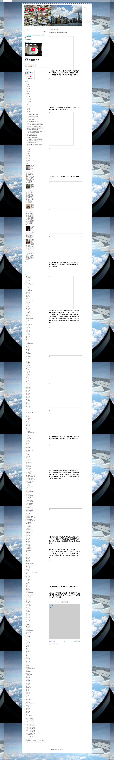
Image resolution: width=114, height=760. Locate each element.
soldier (27, 37)
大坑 (26, 295)
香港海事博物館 (29, 511)
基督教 (27, 574)
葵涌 (26, 664)
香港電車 (27, 525)
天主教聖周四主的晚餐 (31, 119)
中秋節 (27, 315)
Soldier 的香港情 (29, 724)
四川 (26, 361)
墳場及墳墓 (28, 680)
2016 (27, 91)
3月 (28, 113)
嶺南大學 (27, 699)
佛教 (26, 399)
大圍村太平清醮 (29, 301)
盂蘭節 (27, 437)
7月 (28, 106)
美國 (26, 465)
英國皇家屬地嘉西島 (29, 478)
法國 (26, 428)
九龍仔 (27, 279)
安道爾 (27, 371)
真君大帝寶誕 (28, 548)
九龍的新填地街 (32, 240)
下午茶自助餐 (28, 290)
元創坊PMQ (28, 324)
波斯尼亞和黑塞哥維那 (30, 432)
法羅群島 (27, 431)
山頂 (26, 309)
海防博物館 (28, 547)
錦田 (26, 695)
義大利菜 (27, 651)
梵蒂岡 (27, 583)
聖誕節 (27, 658)
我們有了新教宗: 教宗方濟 (32, 134)
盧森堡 (27, 693)
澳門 (26, 689)
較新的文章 (52, 641)
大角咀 (27, 296)
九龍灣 (27, 283)
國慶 (26, 573)
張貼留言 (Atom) (55, 643)
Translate (34, 66)
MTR (27, 717)
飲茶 (26, 618)
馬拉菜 (27, 560)
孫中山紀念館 (28, 533)
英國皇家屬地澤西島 (29, 479)
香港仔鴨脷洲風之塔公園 (31, 142)
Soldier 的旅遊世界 (29, 727)
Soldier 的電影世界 (29, 731)
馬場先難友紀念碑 (29, 563)
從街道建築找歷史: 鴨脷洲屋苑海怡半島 (34, 126)
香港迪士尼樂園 (29, 510)
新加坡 (27, 639)
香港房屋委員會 (29, 503)
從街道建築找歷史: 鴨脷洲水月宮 (33, 137)
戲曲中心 (27, 700)
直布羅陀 (27, 438)
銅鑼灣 (27, 677)
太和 (26, 337)
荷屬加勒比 (28, 595)
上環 (26, 287)
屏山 (26, 451)
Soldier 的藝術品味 (29, 733)
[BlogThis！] (63, 602)
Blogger (61, 749)
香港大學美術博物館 (29, 491)
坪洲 (26, 415)
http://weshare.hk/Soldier (40, 741)
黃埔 (26, 623)
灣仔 (26, 712)
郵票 (26, 614)
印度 (26, 368)
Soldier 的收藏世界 (29, 721)
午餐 (26, 328)
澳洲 (26, 690)
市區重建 (27, 362)
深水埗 (27, 586)
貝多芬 (27, 407)
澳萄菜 (27, 692)
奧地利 (27, 629)
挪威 (26, 539)
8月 (28, 104)
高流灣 (27, 569)
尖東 (26, 374)
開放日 (27, 616)
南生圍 (27, 446)
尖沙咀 (27, 372)
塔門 (26, 627)
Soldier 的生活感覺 (29, 720)
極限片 (27, 643)
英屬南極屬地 (28, 482)
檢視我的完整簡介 (28, 39)
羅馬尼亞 (27, 709)
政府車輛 (27, 454)
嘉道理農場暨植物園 (29, 668)
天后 (26, 333)
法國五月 (27, 429)
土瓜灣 (27, 292)
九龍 (26, 277)
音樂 (26, 484)
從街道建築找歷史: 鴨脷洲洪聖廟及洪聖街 (35, 139)
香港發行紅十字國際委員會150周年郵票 (34, 144)
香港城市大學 (28, 506)
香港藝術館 (28, 529)
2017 (27, 89)
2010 (27, 155)
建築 (26, 453)
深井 (26, 585)
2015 (27, 93)
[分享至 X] (64, 602)
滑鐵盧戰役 (28, 645)
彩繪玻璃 (27, 577)
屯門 (26, 339)
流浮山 (27, 457)
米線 (26, 377)
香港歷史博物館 (29, 528)
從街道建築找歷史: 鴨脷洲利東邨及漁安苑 (35, 123)
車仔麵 (27, 410)
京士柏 (27, 413)
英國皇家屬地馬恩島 (29, 475)
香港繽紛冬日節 (29, 531)
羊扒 (26, 378)
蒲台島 (27, 676)
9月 (28, 103)
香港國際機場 (28, 519)
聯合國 (27, 702)
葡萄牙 (27, 661)
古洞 (26, 355)
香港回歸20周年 (29, 500)
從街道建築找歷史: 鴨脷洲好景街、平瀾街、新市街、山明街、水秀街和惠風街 (36, 132)
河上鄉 (27, 424)
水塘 (26, 344)
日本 (26, 342)
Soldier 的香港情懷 (29, 725)
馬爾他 (27, 564)
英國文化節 (28, 472)
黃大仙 (27, 620)
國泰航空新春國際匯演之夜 (31, 572)
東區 (26, 422)
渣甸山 (27, 604)
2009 (27, 156)
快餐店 (27, 402)
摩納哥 (27, 683)
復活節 (27, 599)
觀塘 (26, 714)
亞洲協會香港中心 (29, 412)
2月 (28, 148)
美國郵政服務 (28, 466)
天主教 (27, 331)
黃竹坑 (27, 621)
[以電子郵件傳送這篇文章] (62, 602)
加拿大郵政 (28, 349)
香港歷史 (27, 526)
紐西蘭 (27, 553)
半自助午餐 (28, 353)
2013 (27, 96)
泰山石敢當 (28, 545)
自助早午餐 (28, 384)
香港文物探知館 (29, 497)
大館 (26, 306)
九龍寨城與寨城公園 (32, 205)
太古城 (27, 336)
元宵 (26, 321)
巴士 (26, 340)
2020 (27, 84)
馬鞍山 (27, 566)
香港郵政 (27, 522)
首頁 (64, 641)
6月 (28, 108)
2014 (27, 94)
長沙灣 (27, 441)
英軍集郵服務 (28, 470)
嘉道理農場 (28, 667)
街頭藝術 (27, 611)
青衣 (26, 444)
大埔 (26, 298)
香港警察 (27, 532)
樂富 (26, 684)
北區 (26, 352)
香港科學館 (28, 507)
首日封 (27, 485)
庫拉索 (27, 538)
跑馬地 (27, 613)
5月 (28, 109)
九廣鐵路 (27, 276)
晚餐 (26, 582)
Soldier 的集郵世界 (29, 728)
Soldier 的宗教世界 (29, 722)
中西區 (27, 314)
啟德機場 (27, 580)
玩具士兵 (27, 435)
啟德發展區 (28, 579)
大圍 (26, 299)
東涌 (26, 421)
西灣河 (27, 396)
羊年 (26, 380)
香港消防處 (28, 513)
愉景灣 (27, 601)
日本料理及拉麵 (29, 343)
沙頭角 (27, 406)
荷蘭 (26, 598)
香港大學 (27, 490)
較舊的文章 (77, 641)
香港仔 (27, 498)
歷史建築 (27, 687)
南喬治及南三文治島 (29, 450)
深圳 (26, 588)
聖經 (26, 655)
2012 (27, 151)
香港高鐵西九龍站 (29, 516)
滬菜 (26, 670)
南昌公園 (27, 447)
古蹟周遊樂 (28, 356)
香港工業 (27, 492)
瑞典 (26, 648)
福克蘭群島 (28, 671)
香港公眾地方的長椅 (32, 185)
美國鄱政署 (28, 468)
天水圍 (27, 330)
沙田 (26, 403)
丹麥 (26, 320)
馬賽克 (27, 567)
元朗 (26, 322)
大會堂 (27, 303)
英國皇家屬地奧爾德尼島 (30, 476)
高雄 (26, 570)
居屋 (26, 416)
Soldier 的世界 (37, 9)
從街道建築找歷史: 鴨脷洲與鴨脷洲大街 (34, 140)
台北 (26, 358)
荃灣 (26, 555)
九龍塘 (27, 281)
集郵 (26, 617)
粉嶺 (26, 551)
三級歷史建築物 (29, 284)
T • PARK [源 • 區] (29, 736)
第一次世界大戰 (29, 592)
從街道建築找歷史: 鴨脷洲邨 (32, 129)
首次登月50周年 (29, 487)
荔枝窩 (27, 557)
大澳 (26, 305)
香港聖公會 (28, 523)
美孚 (26, 463)
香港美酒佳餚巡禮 (29, 509)
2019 (27, 86)
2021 (27, 83)
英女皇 (27, 469)
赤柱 (26, 409)
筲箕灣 (27, 649)
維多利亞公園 (28, 674)
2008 (27, 158)
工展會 (27, 311)
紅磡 (26, 460)
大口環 (27, 293)
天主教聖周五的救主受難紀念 (32, 114)
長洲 (26, 443)
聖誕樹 (27, 659)
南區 (26, 448)
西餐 (26, 391)
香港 (26, 488)
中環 (26, 317)
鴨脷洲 (27, 698)
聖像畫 (27, 657)
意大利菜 (27, 635)
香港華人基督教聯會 (29, 520)
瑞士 (26, 646)
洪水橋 (27, 456)
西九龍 (27, 387)
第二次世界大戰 (29, 594)
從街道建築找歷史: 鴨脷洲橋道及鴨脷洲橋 (35, 128)
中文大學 (27, 312)
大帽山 (27, 302)
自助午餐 (27, 383)
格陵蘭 (27, 544)
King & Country (29, 715)
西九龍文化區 (28, 388)
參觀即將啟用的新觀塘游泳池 (32, 121)
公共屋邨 (27, 325)
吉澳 (26, 369)
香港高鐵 (27, 514)
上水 (26, 286)
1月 (28, 149)
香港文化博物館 (29, 495)
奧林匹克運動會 (29, 630)
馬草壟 (27, 561)
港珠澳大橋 (28, 605)
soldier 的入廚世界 (29, 718)
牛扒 (26, 346)
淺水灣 (27, 589)
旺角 (26, 419)
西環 (26, 394)
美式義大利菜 (28, 462)
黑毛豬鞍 (27, 624)
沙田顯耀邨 (32, 166)
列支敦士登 (28, 366)
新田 (26, 640)
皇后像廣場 (28, 459)
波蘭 (26, 434)
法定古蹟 (27, 427)
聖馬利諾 (27, 654)
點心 (26, 706)
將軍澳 (27, 576)
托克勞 (27, 375)
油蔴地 (27, 425)
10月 (28, 101)
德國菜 (27, 681)
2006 (27, 161)
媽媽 (26, 633)
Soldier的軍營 (28, 734)
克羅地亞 (27, 400)
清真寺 (27, 591)
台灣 (26, 359)
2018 (27, 88)
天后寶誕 (27, 334)
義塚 (26, 652)
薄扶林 (27, 705)
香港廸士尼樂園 (29, 501)
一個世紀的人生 (32, 227)
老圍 (26, 381)
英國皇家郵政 (28, 473)
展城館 (27, 535)
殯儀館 (27, 708)
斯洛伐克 (27, 602)
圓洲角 (27, 626)
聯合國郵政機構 (29, 703)
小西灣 (27, 308)
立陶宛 (27, 365)
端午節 (27, 673)
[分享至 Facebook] (65, 602)
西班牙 (27, 390)
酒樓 (26, 558)
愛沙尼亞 (27, 636)
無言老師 (27, 608)
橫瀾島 (27, 686)
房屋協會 (27, 418)
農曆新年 (27, 665)
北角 (26, 350)
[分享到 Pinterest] (67, 602)
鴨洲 (26, 696)
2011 (27, 153)
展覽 (26, 536)
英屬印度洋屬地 (29, 481)
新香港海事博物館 (30, 145)
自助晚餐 (27, 385)
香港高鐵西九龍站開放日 (30, 517)
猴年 (26, 610)
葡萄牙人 (27, 662)
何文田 (27, 397)
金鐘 (26, 440)
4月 (28, 111)
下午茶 (27, 289)
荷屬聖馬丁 (28, 596)
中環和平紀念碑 (29, 318)
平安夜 (27, 364)
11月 (28, 99)
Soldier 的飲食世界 (29, 730)
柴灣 (26, 542)
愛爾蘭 (27, 637)
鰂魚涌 (27, 711)
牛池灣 (27, 347)
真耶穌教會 (28, 550)
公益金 (27, 327)
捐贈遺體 (27, 541)
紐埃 (26, 554)
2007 (27, 160)
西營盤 (27, 393)
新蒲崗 (27, 642)
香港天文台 (28, 494)
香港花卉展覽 (28, 504)
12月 (28, 98)
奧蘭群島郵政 (28, 632)
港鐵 (26, 607)
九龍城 (27, 280)
